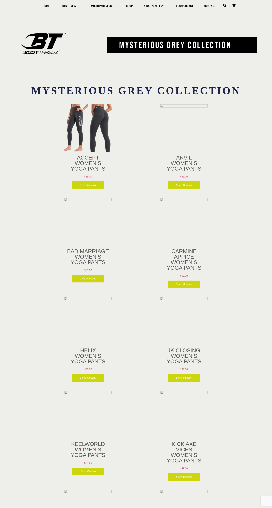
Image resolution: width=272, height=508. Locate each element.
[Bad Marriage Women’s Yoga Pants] (88, 221)
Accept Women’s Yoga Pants (88, 163)
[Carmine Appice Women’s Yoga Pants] (184, 221)
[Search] (224, 6)
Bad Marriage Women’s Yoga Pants (88, 256)
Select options (88, 185)
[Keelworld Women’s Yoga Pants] (88, 414)
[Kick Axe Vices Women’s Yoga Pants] (184, 414)
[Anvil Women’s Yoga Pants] (184, 128)
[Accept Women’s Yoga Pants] (88, 128)
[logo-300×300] (43, 21)
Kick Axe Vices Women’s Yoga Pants (184, 452)
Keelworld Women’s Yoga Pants (88, 449)
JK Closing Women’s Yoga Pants (184, 355)
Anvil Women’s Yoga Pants (184, 163)
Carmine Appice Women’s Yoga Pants (184, 259)
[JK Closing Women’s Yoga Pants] (184, 320)
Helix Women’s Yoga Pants (88, 355)
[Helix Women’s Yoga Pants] (88, 320)
